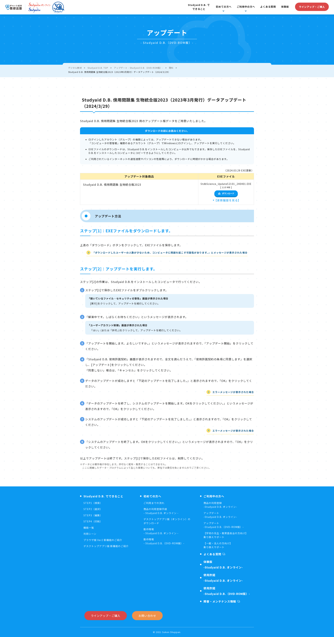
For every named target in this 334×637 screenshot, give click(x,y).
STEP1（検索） (93, 503)
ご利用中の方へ (246, 6)
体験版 (285, 6)
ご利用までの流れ (154, 503)
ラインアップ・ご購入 (312, 7)
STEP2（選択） (93, 509)
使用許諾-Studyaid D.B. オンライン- (223, 578)
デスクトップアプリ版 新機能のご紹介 (106, 546)
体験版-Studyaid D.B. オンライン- (223, 564)
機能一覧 (89, 527)
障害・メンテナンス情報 (220, 601)
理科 (171, 67)
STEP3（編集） (93, 515)
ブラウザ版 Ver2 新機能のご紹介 (103, 540)
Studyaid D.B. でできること (199, 7)
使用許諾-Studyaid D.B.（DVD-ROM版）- (227, 591)
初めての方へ (224, 6)
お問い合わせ (147, 616)
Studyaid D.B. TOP (98, 67)
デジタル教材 (75, 67)
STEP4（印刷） (93, 521)
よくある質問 (268, 6)
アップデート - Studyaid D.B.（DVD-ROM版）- (138, 67)
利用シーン (90, 533)
